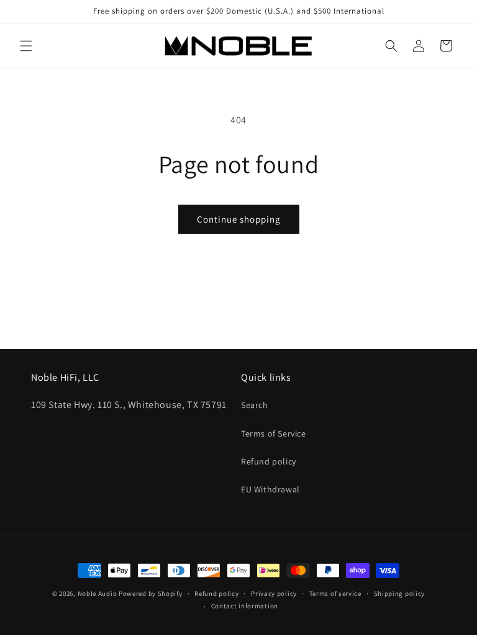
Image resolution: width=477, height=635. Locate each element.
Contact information (244, 606)
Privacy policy (274, 593)
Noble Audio (97, 593)
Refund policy (268, 461)
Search (254, 405)
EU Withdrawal (270, 489)
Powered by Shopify (151, 593)
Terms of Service (273, 433)
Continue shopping (239, 219)
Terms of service (335, 593)
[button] (26, 46)
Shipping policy (399, 593)
